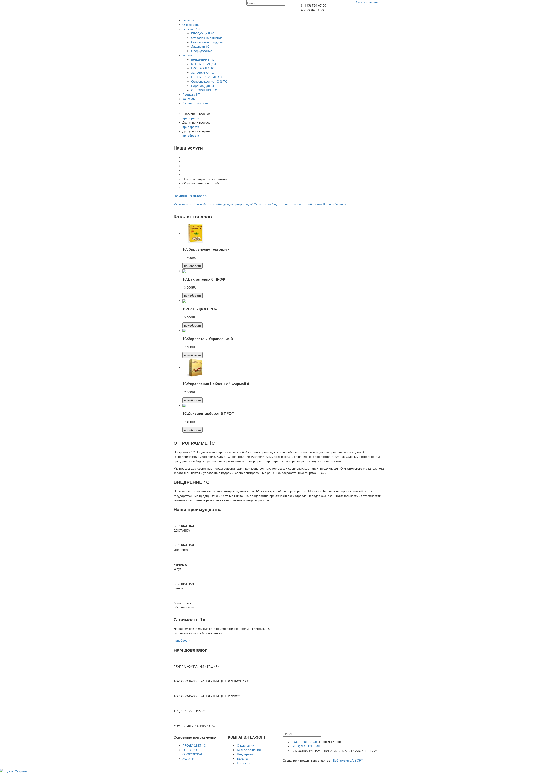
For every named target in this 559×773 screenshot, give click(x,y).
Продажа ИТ (191, 94)
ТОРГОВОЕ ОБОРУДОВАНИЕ (194, 751)
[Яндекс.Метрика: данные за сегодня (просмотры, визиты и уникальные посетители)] (13, 771)
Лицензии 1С (200, 46)
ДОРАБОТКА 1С (202, 72)
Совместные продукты (207, 42)
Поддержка (245, 754)
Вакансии (243, 758)
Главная (188, 20)
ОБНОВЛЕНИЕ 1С (204, 90)
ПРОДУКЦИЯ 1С (203, 33)
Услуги (187, 55)
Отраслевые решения (207, 37)
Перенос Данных (203, 85)
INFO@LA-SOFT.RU (306, 746)
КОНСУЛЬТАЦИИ (203, 64)
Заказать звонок (366, 2)
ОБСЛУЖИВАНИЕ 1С (206, 77)
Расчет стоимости (195, 103)
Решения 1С (191, 29)
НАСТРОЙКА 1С (202, 68)
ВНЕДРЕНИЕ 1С (202, 59)
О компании (191, 24)
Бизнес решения (249, 749)
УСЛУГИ (188, 758)
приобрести (190, 118)
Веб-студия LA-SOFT (348, 760)
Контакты (188, 98)
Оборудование (201, 50)
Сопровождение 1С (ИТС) (209, 81)
